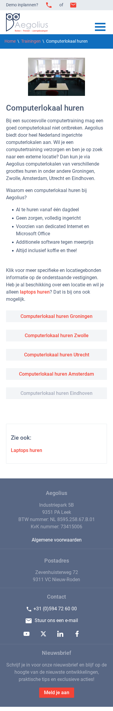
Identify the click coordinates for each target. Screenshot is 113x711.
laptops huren (35, 292)
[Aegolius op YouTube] (27, 635)
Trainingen (31, 41)
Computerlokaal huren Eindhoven (56, 393)
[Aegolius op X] (43, 635)
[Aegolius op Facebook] (77, 635)
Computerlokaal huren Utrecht (56, 355)
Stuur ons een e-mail (56, 620)
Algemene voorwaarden (57, 540)
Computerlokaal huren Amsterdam (56, 374)
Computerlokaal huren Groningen (56, 316)
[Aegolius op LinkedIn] (60, 635)
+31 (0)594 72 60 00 (55, 609)
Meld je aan (56, 692)
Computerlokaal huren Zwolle (57, 335)
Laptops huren (26, 450)
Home (10, 41)
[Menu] (100, 27)
